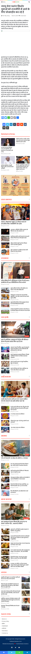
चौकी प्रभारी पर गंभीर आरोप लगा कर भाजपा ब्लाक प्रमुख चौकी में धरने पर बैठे (23, 140)
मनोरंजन (4, 628)
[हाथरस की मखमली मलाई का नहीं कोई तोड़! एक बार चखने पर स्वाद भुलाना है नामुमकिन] (5, 538)
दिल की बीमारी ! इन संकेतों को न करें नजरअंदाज (19, 491)
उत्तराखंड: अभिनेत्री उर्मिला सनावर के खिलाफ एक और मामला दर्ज (19, 230)
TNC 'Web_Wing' (6, 15)
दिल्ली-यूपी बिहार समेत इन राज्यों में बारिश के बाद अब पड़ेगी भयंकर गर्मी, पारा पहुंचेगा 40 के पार (22, 167)
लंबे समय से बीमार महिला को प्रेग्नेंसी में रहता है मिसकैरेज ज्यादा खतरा (20, 478)
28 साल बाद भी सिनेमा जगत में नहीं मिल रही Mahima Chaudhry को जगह (7, 150)
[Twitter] (7, 124)
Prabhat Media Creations (22, 643)
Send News (5, 630)
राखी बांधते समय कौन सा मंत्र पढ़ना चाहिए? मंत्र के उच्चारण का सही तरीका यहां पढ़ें (14, 400)
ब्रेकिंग (3, 623)
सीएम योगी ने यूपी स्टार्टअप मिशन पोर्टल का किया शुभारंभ (19, 243)
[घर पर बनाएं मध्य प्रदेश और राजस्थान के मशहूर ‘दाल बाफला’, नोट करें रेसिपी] (5, 552)
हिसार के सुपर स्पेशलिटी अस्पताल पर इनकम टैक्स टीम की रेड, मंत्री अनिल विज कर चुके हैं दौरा (10, 585)
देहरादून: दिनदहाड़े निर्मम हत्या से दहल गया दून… (10, 606)
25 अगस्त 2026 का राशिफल (18, 427)
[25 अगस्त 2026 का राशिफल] (5, 430)
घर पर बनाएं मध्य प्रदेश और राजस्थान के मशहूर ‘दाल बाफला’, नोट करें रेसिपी (20, 550)
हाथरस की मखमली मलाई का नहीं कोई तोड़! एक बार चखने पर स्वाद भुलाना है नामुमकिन (20, 537)
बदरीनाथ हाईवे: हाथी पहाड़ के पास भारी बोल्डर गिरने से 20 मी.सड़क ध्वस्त (20, 237)
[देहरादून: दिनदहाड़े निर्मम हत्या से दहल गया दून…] (26, 608)
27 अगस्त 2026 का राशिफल (17, 414)
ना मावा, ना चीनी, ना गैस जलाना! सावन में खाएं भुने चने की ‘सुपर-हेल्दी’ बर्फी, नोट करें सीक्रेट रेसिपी (20, 565)
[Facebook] (3, 124)
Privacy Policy (5, 621)
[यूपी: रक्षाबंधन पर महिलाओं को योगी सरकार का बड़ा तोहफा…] (5, 252)
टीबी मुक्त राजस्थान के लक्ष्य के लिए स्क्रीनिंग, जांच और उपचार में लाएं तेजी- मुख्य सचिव (20, 296)
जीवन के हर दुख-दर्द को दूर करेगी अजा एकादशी (20, 421)
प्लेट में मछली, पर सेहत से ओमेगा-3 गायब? (14, 458)
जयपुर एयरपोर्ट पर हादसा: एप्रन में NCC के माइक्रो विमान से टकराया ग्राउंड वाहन (20, 309)
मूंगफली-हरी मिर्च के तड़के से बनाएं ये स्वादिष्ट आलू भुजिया (20, 530)
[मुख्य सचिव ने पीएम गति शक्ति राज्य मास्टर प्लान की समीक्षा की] (5, 290)
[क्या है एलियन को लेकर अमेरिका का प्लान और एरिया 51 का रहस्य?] (5, 370)
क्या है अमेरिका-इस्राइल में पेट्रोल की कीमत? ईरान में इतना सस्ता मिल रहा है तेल (14, 340)
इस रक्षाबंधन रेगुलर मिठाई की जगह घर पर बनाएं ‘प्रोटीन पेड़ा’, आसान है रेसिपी (14, 522)
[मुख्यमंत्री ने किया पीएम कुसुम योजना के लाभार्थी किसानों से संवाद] (5, 304)
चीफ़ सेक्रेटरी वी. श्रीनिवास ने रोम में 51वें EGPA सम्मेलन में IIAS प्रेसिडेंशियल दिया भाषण (15, 281)
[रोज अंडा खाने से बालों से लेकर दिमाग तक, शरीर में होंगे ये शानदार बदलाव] (5, 466)
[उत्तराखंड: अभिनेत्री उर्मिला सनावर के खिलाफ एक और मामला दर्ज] (5, 232)
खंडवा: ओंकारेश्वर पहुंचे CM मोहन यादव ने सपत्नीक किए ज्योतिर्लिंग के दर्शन (13, 223)
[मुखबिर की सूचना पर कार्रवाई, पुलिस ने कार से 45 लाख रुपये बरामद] (26, 579)
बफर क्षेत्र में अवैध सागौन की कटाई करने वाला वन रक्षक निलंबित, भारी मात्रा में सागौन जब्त (10, 592)
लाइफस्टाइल (5, 626)
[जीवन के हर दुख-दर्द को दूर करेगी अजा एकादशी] (5, 423)
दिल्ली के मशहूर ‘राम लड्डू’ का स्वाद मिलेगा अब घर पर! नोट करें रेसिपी (19, 557)
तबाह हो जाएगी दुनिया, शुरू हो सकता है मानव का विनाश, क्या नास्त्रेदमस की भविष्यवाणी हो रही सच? (20, 348)
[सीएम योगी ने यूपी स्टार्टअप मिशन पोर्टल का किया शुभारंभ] (5, 245)
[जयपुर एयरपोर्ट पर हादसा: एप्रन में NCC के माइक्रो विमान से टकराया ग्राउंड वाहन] (5, 311)
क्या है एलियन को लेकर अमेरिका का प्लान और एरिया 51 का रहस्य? (19, 369)
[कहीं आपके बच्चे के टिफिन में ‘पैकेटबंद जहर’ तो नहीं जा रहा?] (5, 473)
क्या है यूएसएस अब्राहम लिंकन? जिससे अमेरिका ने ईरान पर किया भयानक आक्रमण (20, 356)
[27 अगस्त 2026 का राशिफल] (5, 416)
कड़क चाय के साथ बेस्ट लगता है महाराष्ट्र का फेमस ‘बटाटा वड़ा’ (20, 544)
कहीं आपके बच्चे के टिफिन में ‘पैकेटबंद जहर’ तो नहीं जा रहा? (20, 471)
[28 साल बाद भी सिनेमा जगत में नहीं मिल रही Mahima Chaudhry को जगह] (8, 142)
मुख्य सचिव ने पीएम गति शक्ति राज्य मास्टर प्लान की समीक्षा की (19, 288)
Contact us (5, 633)
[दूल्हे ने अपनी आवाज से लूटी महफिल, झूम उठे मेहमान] (5, 364)
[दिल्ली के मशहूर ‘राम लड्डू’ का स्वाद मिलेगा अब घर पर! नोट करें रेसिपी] (5, 559)
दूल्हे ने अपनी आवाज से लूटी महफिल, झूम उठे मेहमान (19, 362)
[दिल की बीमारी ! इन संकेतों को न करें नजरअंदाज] (5, 493)
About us (4, 619)
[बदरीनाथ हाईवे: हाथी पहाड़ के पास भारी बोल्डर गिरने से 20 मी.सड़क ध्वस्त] (5, 238)
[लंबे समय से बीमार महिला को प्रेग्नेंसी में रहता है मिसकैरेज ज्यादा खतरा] (5, 479)
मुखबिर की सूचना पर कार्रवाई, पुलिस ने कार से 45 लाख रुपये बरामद (10, 577)
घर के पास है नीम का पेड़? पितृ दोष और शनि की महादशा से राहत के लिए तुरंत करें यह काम (20, 408)
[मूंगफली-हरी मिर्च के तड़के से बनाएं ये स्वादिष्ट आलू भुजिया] (5, 531)
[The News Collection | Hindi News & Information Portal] (15, 2)
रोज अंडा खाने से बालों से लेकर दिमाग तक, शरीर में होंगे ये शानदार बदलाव (19, 464)
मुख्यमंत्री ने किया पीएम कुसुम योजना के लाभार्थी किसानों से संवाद (20, 302)
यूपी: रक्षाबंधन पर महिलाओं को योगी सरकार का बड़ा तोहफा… (19, 250)
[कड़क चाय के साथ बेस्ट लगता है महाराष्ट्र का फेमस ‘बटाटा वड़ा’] (5, 545)
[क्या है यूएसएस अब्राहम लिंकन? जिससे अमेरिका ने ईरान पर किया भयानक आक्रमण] (5, 356)
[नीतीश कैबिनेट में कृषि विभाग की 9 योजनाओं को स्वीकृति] (8, 160)
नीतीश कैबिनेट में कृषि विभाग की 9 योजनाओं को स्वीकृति (7, 167)
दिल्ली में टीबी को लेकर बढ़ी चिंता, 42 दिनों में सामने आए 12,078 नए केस (19, 484)
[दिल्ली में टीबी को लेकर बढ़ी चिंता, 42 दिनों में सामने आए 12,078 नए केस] (5, 486)
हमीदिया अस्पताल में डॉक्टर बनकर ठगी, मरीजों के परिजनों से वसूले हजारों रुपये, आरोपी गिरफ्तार (10, 600)
